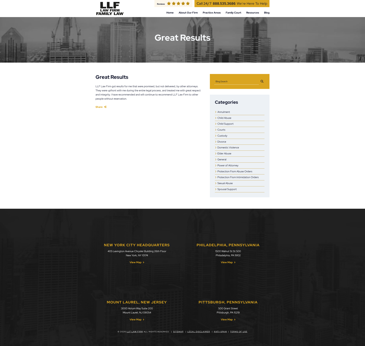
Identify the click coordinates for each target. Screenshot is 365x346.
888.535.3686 (224, 3)
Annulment (223, 112)
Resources (252, 12)
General (221, 159)
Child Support (225, 123)
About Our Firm (188, 12)
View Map (135, 262)
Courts (221, 129)
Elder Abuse (224, 153)
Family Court (233, 12)
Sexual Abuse (225, 183)
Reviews (161, 4)
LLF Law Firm (135, 331)
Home (170, 12)
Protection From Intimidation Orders (238, 177)
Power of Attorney (227, 165)
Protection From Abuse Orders (234, 171)
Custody (222, 135)
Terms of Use (239, 331)
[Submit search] (262, 81)
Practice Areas (212, 12)
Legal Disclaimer (198, 331)
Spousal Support (227, 189)
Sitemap (178, 331)
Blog (266, 12)
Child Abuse (224, 118)
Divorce (221, 141)
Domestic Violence (228, 147)
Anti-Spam (220, 331)
